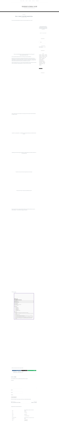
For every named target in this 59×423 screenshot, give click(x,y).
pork (22, 372)
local (40, 58)
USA (44, 63)
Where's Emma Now (29, 6)
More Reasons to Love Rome (15, 402)
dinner (16, 372)
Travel (12, 413)
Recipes (24, 14)
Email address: (25, 414)
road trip (40, 62)
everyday (18, 372)
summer (44, 62)
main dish (20, 372)
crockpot (14, 372)
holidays (40, 57)
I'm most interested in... (26, 417)
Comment (12, 380)
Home (12, 410)
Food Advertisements (42, 38)
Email (12, 392)
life (45, 57)
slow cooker (19, 63)
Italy (43, 57)
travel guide (41, 63)
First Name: (25, 411)
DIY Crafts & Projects (14, 417)
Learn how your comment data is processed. (25, 399)
